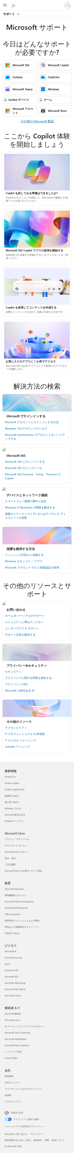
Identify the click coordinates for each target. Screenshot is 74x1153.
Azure (7, 963)
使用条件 (37, 1140)
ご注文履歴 (10, 864)
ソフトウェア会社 (13, 1051)
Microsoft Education (14, 888)
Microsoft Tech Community (17, 1032)
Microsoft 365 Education (16, 907)
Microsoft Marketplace (15, 1038)
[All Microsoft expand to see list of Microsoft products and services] (5, 5)
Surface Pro (10, 776)
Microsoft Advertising (15, 982)
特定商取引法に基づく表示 (18, 1140)
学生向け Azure (12, 933)
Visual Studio (11, 1057)
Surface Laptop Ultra (14, 789)
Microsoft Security (13, 957)
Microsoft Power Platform (17, 1045)
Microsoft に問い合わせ (16, 1133)
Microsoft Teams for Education (19, 901)
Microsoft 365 (11, 976)
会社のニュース (12, 1082)
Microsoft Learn (12, 1020)
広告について (58, 1140)
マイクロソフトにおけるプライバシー (23, 1088)
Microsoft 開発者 (13, 1013)
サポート (9, 14)
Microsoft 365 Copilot (15, 989)
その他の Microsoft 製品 (37, 121)
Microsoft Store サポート (17, 851)
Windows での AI (13, 808)
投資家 (8, 1095)
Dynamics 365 (11, 970)
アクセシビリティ (13, 1101)
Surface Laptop (12, 783)
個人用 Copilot (12, 802)
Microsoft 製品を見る (15, 814)
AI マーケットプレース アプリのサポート (25, 1026)
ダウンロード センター (16, 845)
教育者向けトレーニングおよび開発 (22, 920)
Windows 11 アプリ (14, 820)
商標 (47, 1140)
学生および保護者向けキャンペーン (22, 926)
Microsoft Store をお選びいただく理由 (23, 870)
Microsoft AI (10, 951)
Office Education (12, 914)
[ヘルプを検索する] (13, 5)
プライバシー (36, 1133)
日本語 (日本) (17, 1112)
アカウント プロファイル (17, 839)
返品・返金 (10, 858)
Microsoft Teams (13, 995)
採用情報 (9, 1076)
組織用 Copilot (12, 795)
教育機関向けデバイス (15, 895)
